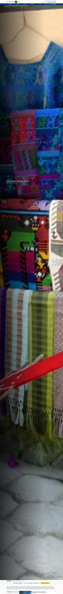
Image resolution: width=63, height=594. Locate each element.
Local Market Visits (50, 587)
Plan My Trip (33, 4)
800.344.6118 (52, 2)
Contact (40, 4)
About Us (25, 4)
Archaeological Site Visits (33, 587)
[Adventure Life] (13, 1)
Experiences (18, 4)
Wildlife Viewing (44, 587)
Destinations (10, 4)
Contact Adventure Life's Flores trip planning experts (35, 588)
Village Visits (39, 587)
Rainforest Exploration (10, 588)
